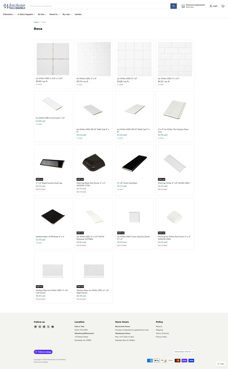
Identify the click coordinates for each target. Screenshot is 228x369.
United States (182, 352)
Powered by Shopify (41, 362)
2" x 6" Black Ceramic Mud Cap (49, 183)
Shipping (159, 330)
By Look (66, 14)
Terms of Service (162, 333)
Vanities (78, 14)
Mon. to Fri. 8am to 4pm (124, 337)
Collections (8, 14)
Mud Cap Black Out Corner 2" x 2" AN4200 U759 (91, 184)
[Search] (173, 6)
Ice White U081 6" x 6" (127, 78)
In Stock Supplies (25, 14)
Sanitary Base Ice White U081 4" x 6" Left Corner (52, 291)
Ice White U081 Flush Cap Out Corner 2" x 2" (133, 237)
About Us (53, 14)
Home (36, 22)
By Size (41, 14)
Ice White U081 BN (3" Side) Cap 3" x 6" (133, 130)
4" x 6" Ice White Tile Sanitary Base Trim (173, 130)
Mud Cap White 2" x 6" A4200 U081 (174, 183)
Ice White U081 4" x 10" (168, 78)
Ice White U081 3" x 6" (87, 78)
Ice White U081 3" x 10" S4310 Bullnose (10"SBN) (90, 237)
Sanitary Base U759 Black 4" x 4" (50, 236)
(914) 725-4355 (81, 330)
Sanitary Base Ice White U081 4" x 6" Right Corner (93, 291)
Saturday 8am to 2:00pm (125, 340)
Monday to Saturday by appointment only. (132, 330)
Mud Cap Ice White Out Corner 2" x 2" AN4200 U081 (174, 237)
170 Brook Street (81, 337)
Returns (159, 326)
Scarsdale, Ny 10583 (83, 340)
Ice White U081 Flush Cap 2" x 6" (50, 118)
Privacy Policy (161, 337)
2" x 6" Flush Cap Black (127, 183)
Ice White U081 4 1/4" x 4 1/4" (49, 78)
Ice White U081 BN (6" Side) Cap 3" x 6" (93, 130)
